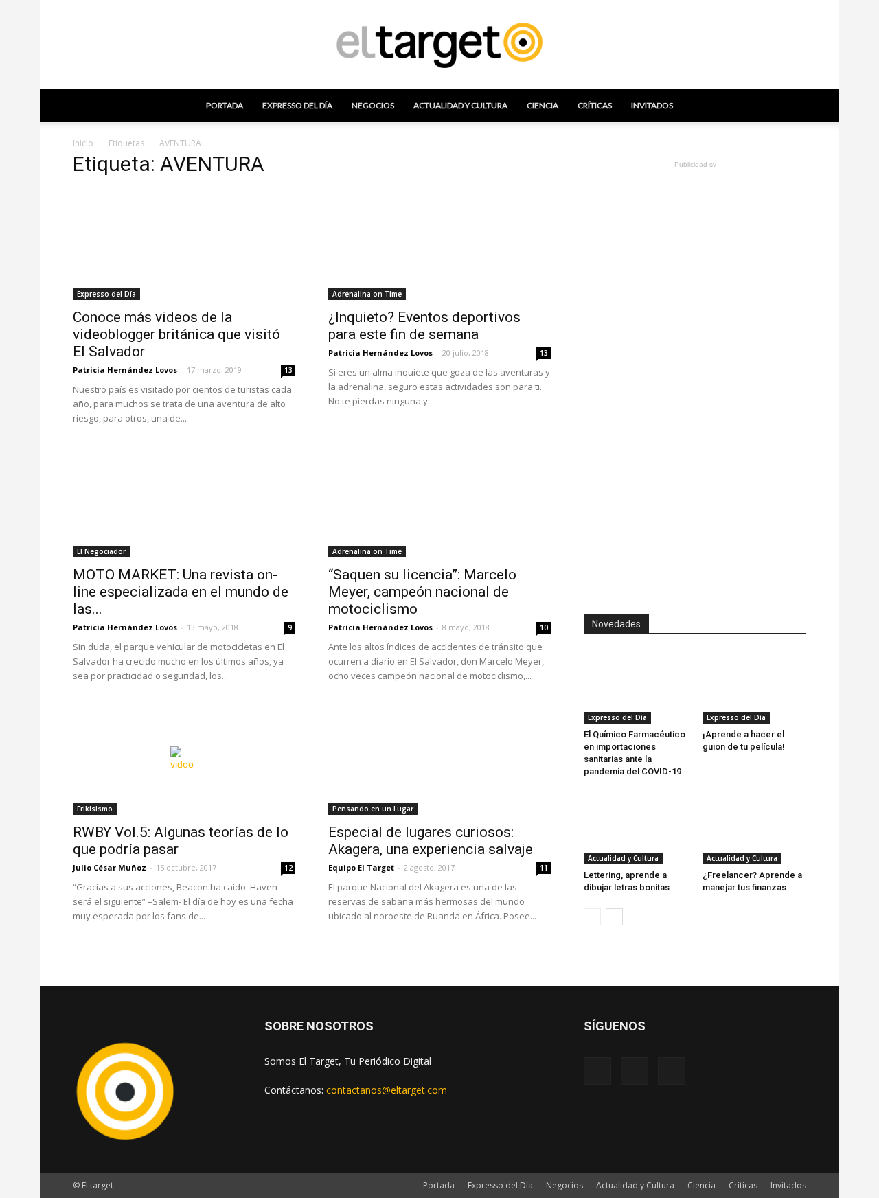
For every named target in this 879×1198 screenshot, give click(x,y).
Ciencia (542, 105)
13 (288, 370)
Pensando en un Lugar (372, 809)
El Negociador (101, 551)
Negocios (373, 105)
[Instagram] (634, 1071)
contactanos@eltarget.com (386, 1089)
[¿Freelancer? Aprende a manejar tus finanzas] (755, 828)
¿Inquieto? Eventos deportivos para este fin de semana (424, 326)
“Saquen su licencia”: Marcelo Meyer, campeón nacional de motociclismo (422, 591)
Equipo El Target (361, 867)
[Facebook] (597, 1071)
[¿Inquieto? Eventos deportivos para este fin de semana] (439, 245)
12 (288, 868)
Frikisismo (95, 809)
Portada (224, 105)
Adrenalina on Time (367, 294)
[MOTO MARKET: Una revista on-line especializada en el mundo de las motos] (184, 502)
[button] (789, 105)
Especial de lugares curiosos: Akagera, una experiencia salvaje (430, 840)
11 (544, 868)
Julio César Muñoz (109, 867)
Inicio (83, 143)
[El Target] (439, 45)
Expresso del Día (297, 105)
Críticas (595, 105)
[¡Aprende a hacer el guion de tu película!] (755, 688)
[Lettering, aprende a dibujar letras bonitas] (636, 828)
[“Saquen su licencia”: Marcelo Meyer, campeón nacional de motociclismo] (439, 502)
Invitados (652, 105)
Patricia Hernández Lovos (125, 370)
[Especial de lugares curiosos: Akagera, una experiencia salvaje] (439, 760)
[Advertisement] (695, 378)
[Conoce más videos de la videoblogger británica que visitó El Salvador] (184, 245)
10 (544, 627)
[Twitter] (671, 1071)
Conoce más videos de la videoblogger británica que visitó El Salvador (176, 334)
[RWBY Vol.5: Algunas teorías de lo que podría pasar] (184, 760)
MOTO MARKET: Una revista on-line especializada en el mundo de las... (180, 591)
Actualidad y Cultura (460, 105)
